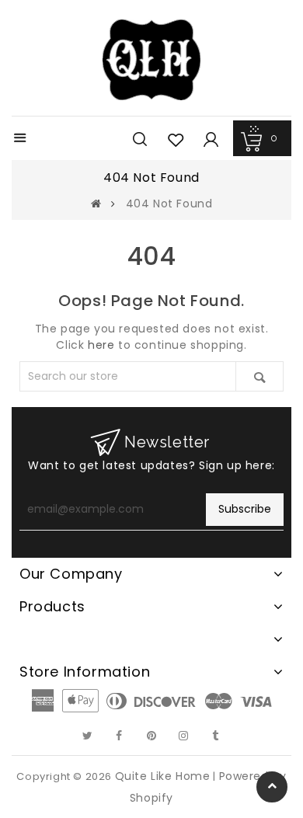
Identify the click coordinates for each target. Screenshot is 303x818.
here (101, 345)
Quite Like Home (163, 776)
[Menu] (20, 139)
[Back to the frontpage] (96, 203)
